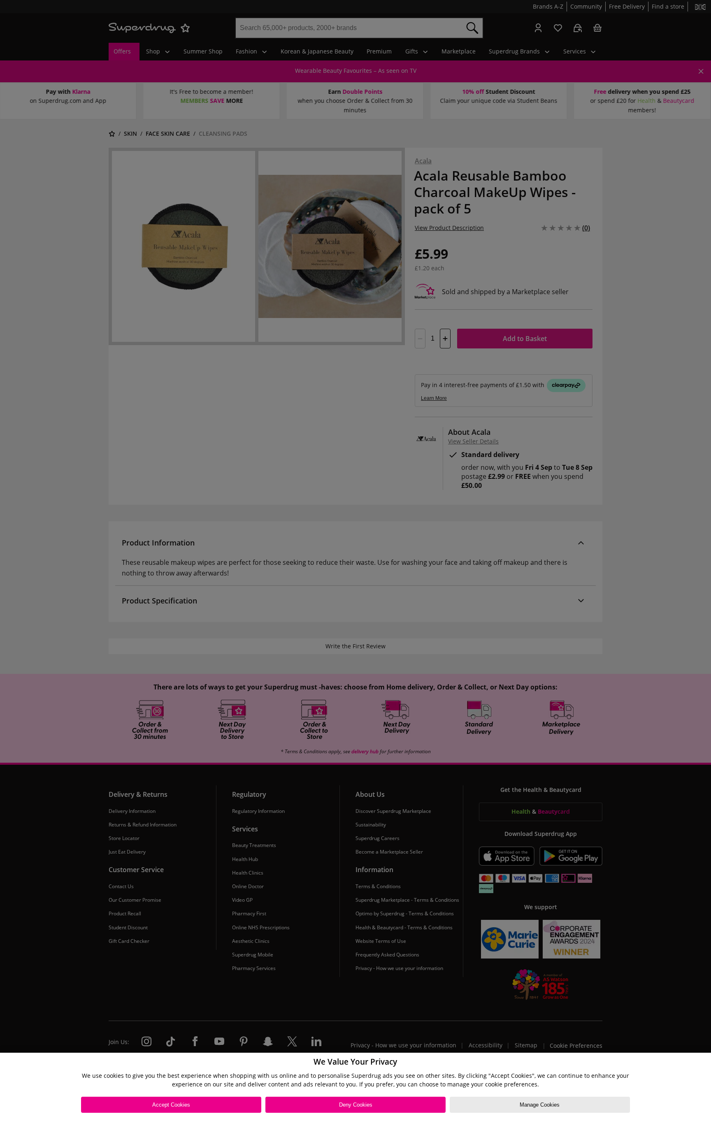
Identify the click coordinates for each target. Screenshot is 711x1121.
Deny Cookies (355, 1105)
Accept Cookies (171, 1105)
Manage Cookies (540, 1105)
